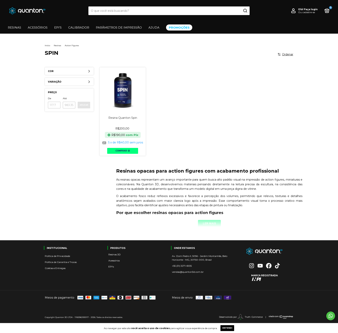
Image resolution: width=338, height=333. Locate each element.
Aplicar (84, 105)
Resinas (14, 27)
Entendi (227, 328)
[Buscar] (245, 10)
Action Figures (72, 45)
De (49, 98)
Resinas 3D (114, 254)
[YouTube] (260, 265)
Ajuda (153, 27)
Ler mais (209, 223)
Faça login (311, 9)
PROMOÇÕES (179, 27)
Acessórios (38, 27)
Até (65, 98)
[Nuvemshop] (281, 318)
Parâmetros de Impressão (119, 27)
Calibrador (78, 27)
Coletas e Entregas (55, 268)
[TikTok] (277, 265)
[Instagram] (251, 265)
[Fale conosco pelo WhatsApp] (330, 315)
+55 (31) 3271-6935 (182, 265)
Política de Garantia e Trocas (61, 262)
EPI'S (58, 27)
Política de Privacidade (57, 256)
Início (47, 45)
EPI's (111, 266)
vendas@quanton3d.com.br (188, 271)
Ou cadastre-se (306, 12)
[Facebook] (268, 265)
